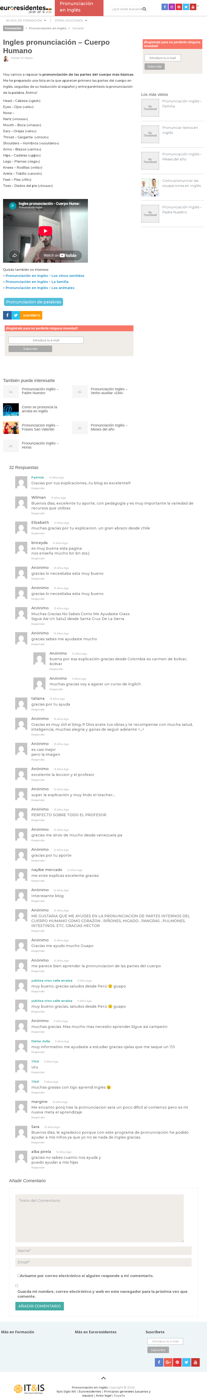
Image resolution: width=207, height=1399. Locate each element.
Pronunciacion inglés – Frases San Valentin (40, 427)
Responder (38, 488)
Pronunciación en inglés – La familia (37, 282)
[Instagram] (172, 7)
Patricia (37, 477)
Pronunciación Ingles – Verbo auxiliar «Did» (109, 391)
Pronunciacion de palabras (33, 301)
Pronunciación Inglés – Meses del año (109, 427)
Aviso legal (103, 1395)
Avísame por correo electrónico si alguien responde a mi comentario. (87, 1276)
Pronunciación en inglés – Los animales (40, 288)
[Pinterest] (179, 7)
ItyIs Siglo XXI (66, 1391)
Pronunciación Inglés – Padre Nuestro (40, 391)
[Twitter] (186, 7)
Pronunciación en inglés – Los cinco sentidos (45, 276)
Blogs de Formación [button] (24, 20)
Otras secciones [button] (69, 20)
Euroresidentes (90, 1391)
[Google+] (168, 1362)
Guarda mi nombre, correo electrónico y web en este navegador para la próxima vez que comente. (102, 1294)
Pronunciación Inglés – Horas (40, 445)
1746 (35, 1061)
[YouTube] (193, 7)
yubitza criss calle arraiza (51, 980)
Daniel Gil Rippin (22, 57)
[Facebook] (165, 7)
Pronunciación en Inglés (90, 1387)
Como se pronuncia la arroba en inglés (39, 409)
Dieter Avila (40, 1041)
